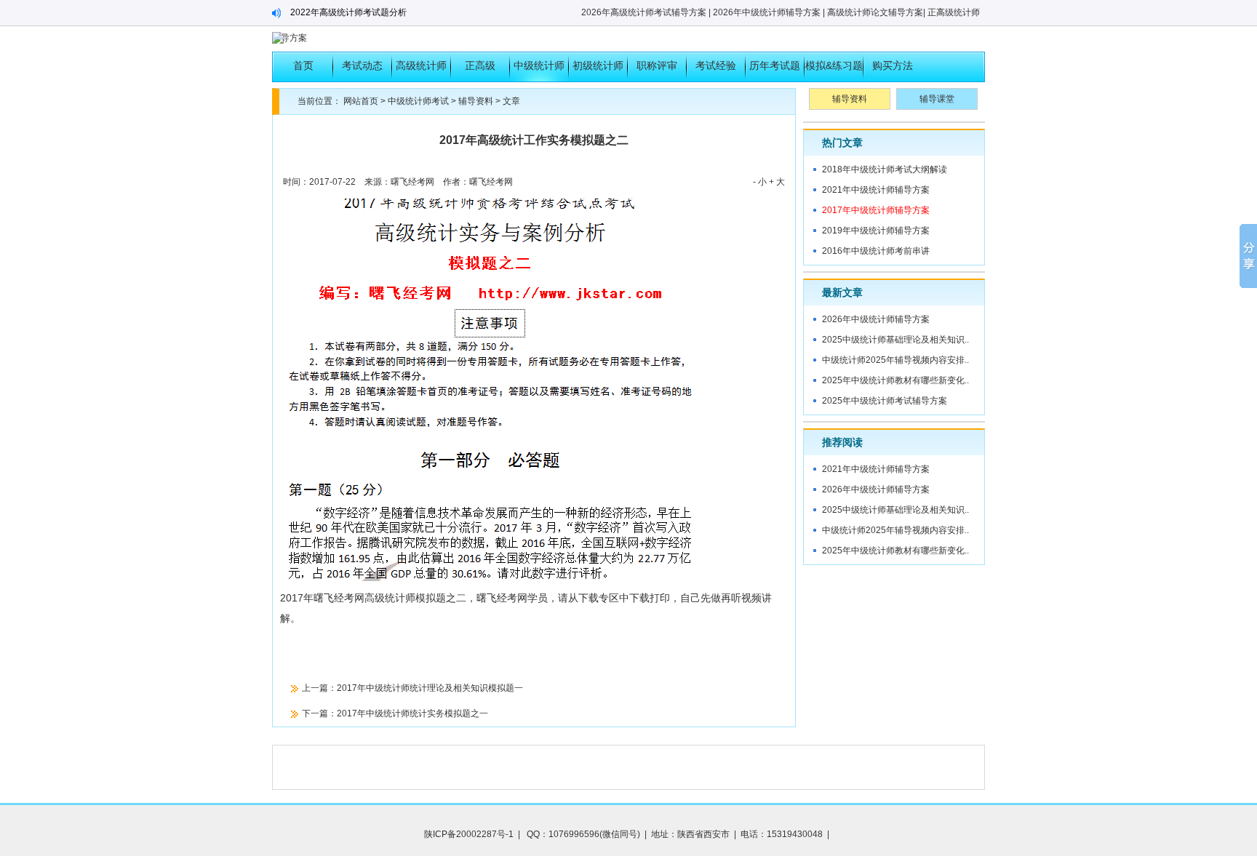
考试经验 (715, 65)
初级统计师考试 (597, 70)
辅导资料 (475, 101)
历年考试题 (774, 65)
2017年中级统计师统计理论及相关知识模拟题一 (430, 688)
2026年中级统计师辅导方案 (767, 12)
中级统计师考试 (539, 70)
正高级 (480, 65)
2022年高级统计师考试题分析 (348, 12)
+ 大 (777, 182)
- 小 (760, 182)
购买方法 (892, 65)
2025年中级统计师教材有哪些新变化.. (895, 380)
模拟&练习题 (834, 65)
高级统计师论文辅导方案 (875, 12)
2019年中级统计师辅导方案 (876, 230)
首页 (303, 65)
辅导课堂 (936, 99)
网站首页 (360, 101)
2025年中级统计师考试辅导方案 (884, 401)
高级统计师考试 (421, 70)
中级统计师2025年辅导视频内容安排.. (895, 360)
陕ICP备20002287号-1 (469, 834)
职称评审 (657, 65)
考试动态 (362, 65)
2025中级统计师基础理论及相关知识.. (895, 340)
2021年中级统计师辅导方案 (876, 190)
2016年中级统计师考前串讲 (876, 251)
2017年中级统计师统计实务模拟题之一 (412, 713)
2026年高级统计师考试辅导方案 (643, 12)
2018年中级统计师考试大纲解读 (884, 169)
